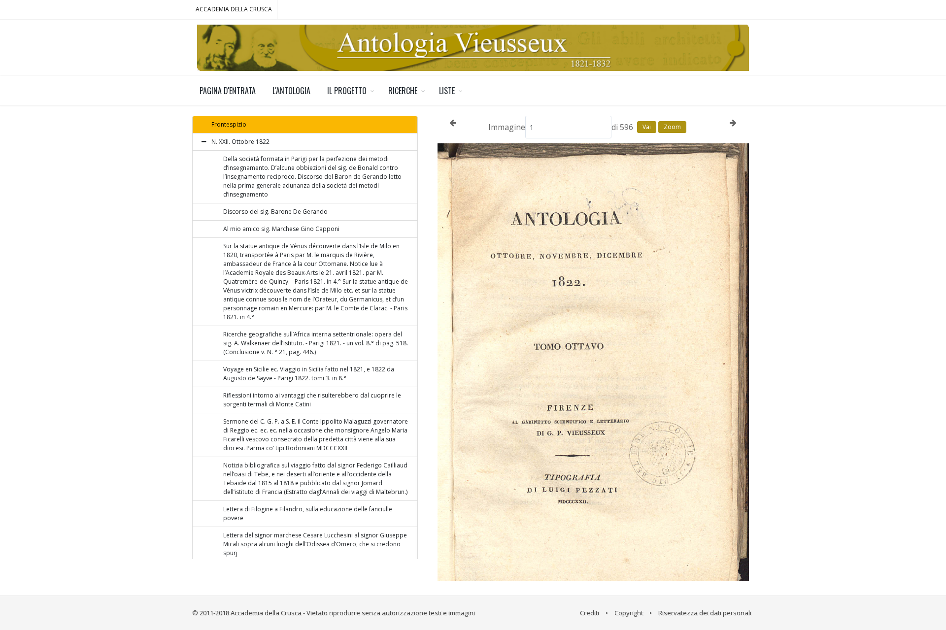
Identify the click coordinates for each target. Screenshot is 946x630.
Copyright (628, 612)
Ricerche (402, 91)
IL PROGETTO (347, 91)
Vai (646, 127)
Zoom (672, 127)
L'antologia (291, 91)
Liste (447, 91)
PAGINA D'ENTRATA (228, 91)
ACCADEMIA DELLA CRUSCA (234, 9)
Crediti (589, 612)
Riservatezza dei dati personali (704, 612)
